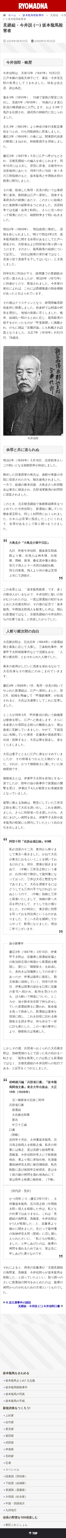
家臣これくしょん (16, 1524)
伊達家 (10, 1449)
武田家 (10, 1442)
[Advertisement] (33, 47)
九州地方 (11, 1510)
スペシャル (12, 1469)
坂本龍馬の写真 (15, 1394)
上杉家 (10, 1415)
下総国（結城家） (16, 1483)
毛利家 (10, 1456)
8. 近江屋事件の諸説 (18, 1302)
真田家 (10, 1435)
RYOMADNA (33, 6)
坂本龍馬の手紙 (15, 1401)
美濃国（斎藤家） (16, 1490)
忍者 (8, 1462)
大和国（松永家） (16, 1496)
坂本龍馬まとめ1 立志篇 (20, 1380)
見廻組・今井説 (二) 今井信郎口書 (39, 1306)
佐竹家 (10, 1422)
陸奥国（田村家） (16, 1476)
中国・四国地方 (15, 1503)
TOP (34, 1533)
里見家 (10, 1429)
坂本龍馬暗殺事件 (16, 1387)
